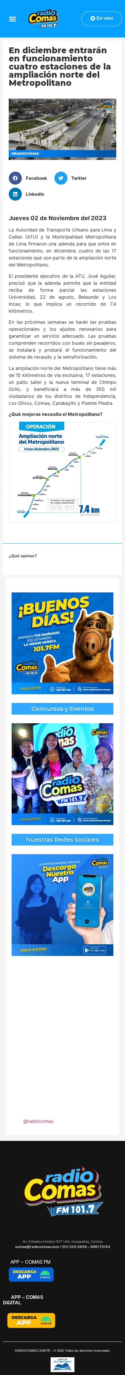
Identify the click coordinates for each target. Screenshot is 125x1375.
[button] (12, 18)
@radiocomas (38, 1121)
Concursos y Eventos (62, 708)
